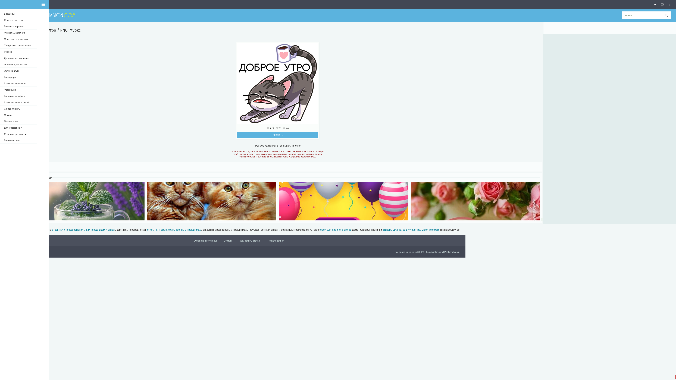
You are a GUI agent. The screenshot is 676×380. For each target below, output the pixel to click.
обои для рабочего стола (335, 229)
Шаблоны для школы (15, 83)
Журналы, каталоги (14, 32)
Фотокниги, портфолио (16, 64)
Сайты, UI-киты (12, 108)
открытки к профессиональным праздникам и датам (83, 229)
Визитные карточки (14, 26)
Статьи (228, 240)
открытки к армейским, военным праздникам (174, 229)
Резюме (8, 51)
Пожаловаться (276, 240)
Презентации (11, 121)
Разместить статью (250, 240)
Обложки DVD (11, 70)
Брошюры (9, 13)
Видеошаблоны (12, 140)
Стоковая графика (14, 134)
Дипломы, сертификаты (16, 58)
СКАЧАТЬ (278, 135)
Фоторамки (10, 89)
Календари (10, 77)
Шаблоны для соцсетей (16, 102)
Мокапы (8, 115)
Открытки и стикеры (205, 240)
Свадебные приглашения (17, 45)
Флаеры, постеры (13, 20)
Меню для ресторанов (16, 39)
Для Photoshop (12, 127)
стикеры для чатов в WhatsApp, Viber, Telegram (411, 229)
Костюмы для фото (14, 96)
